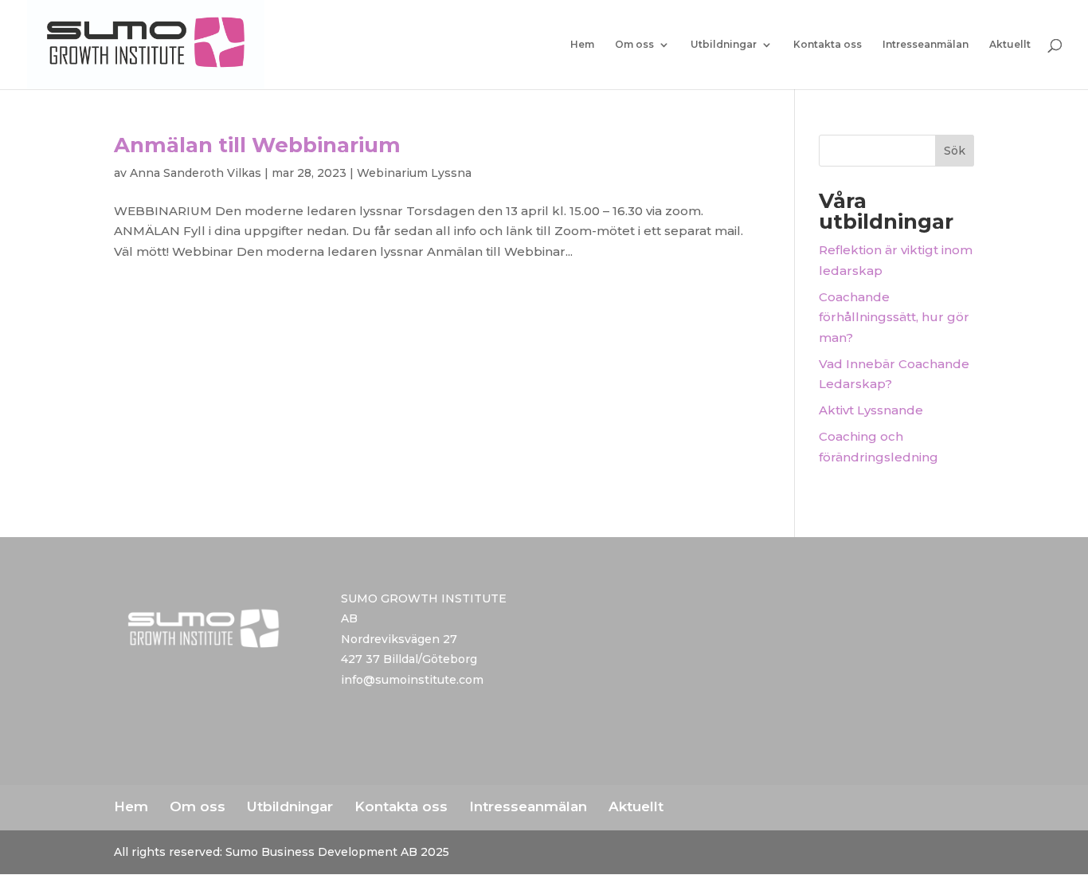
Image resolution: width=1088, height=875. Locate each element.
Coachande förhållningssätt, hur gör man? (894, 317)
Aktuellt (1010, 44)
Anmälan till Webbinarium (257, 145)
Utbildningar (724, 44)
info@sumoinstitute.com (412, 680)
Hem (582, 44)
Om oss (634, 44)
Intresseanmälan (926, 44)
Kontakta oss (827, 44)
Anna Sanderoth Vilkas (195, 173)
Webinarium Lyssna (414, 173)
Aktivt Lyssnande (871, 410)
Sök (954, 150)
